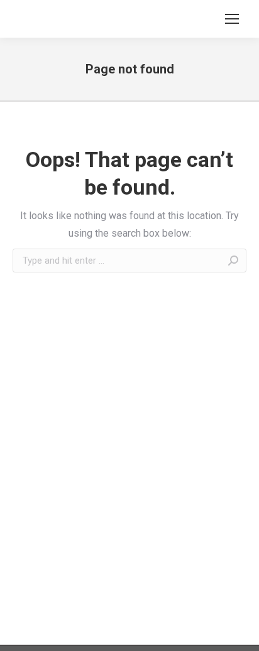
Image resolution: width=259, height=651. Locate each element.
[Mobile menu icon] (232, 18)
